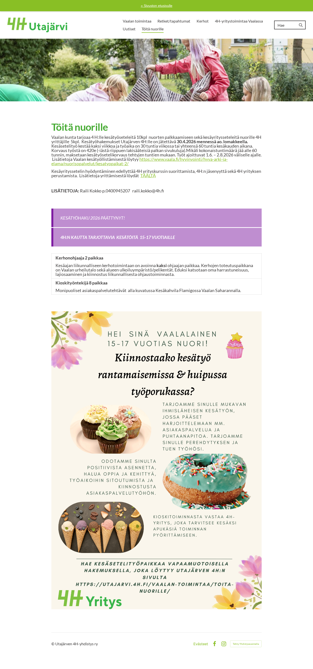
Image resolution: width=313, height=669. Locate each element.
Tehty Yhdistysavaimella (246, 643)
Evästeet (200, 644)
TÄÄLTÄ (148, 175)
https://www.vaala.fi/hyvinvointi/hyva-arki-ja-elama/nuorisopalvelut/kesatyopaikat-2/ (139, 161)
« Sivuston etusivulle (156, 6)
